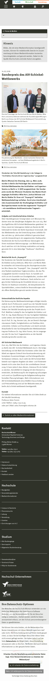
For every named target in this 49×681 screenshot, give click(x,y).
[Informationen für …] (14, 6)
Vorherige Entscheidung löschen (24, 676)
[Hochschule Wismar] (6, 2)
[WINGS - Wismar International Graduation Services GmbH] (14, 584)
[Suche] (43, 6)
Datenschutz (11, 641)
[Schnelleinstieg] (22, 6)
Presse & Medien (11, 31)
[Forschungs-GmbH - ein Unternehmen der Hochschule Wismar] (12, 594)
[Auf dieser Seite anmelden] (35, 6)
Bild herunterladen (10, 126)
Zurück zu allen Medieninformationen (19, 415)
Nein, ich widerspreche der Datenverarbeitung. (24, 671)
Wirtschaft (29, 2)
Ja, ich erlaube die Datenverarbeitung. (24, 665)
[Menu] (6, 6)
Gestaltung (42, 2)
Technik (17, 2)
